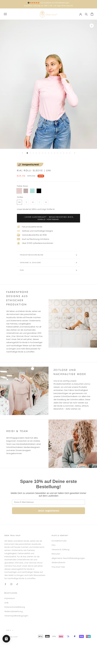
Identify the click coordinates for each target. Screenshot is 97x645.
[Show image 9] (51, 153)
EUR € (8, 630)
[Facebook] (5, 584)
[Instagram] (11, 584)
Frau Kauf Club (58, 567)
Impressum (9, 598)
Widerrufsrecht (58, 562)
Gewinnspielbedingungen (16, 615)
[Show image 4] (36, 153)
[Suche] (86, 14)
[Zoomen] (91, 25)
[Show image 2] (30, 153)
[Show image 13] (63, 153)
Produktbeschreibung (31, 255)
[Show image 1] (27, 153)
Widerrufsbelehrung (13, 611)
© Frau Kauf (12, 637)
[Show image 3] (33, 153)
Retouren (56, 553)
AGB (6, 602)
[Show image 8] (48, 153)
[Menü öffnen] (5, 14)
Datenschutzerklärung (14, 607)
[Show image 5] (39, 153)
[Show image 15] (69, 153)
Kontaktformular (59, 540)
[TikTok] (17, 584)
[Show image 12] (60, 153)
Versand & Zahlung (30, 262)
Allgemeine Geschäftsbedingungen (68, 558)
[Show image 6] (42, 153)
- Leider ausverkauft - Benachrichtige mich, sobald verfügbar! (48, 218)
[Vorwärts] (74, 152)
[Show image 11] (57, 153)
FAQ (22, 270)
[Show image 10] (54, 153)
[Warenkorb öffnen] (92, 14)
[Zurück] (22, 152)
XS (19, 202)
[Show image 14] (66, 153)
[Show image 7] (45, 153)
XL (46, 202)
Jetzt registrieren (48, 510)
